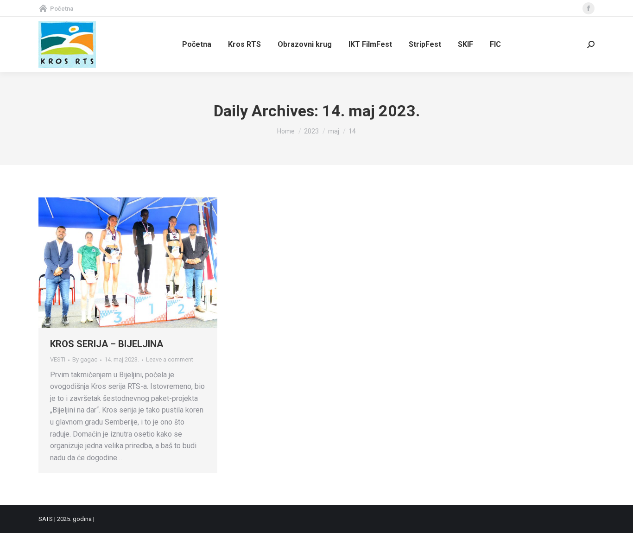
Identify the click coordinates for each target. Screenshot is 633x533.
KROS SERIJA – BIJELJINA (106, 343)
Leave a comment (169, 359)
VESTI (57, 359)
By (84, 359)
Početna (61, 8)
